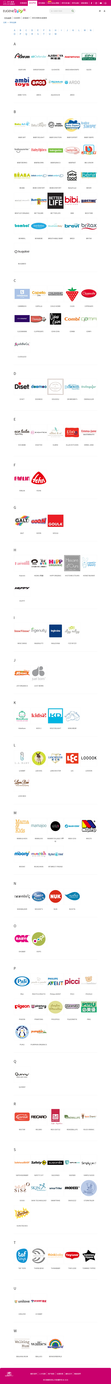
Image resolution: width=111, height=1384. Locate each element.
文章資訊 (23, 3)
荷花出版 (75, 3)
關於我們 (33, 1374)
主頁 (5, 22)
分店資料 (17, 18)
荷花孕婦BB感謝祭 (39, 18)
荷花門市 (32, 3)
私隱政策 (60, 1374)
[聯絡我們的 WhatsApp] (105, 3)
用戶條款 (51, 1374)
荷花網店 (41, 3)
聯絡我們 (77, 1374)
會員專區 (84, 3)
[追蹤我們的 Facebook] (91, 3)
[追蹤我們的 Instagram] (96, 3)
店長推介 (26, 18)
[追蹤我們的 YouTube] (101, 3)
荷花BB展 (66, 3)
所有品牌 (7, 18)
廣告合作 (68, 1374)
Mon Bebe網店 (53, 3)
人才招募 (42, 1374)
